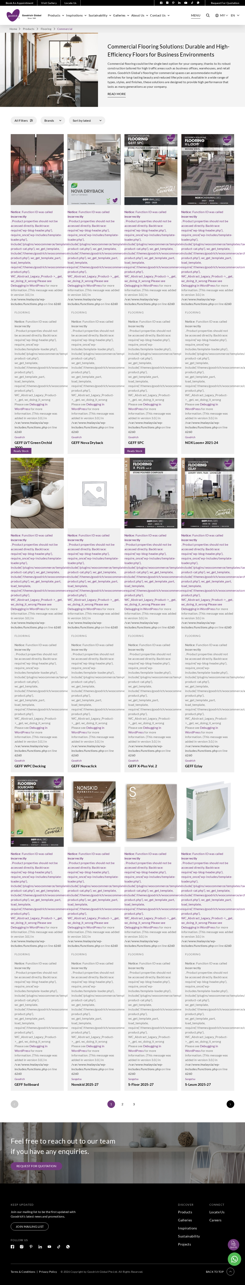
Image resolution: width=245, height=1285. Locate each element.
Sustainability (98, 15)
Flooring (46, 28)
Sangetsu (76, 1079)
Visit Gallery (49, 3)
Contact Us (158, 15)
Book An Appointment (19, 3)
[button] (220, 1271)
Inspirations (74, 15)
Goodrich (20, 437)
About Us (138, 15)
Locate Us (71, 3)
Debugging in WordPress (28, 285)
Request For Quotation (225, 3)
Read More (117, 94)
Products (54, 15)
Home (13, 28)
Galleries (119, 15)
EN (233, 15)
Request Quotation (230, 1235)
